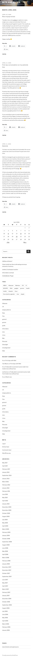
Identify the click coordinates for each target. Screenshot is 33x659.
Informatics (5, 328)
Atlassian (10, 285)
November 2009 (6, 510)
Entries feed (5, 447)
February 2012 (6, 485)
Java (3, 332)
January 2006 (6, 630)
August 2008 (6, 545)
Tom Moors (5, 363)
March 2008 (5, 557)
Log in (4, 443)
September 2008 (7, 541)
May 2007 (5, 583)
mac (18, 294)
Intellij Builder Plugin (8, 276)
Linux (3, 335)
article (15, 20)
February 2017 (6, 469)
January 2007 (6, 595)
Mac (3, 338)
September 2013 (7, 475)
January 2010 (5, 504)
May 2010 (5, 497)
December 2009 (6, 507)
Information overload (8, 272)
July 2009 (5, 519)
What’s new (8, 377)
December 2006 (6, 598)
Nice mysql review (8, 16)
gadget (16, 288)
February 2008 (6, 560)
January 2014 (5, 472)
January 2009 (6, 535)
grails (3, 325)
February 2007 (6, 592)
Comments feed (6, 450)
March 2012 (5, 481)
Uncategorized (6, 347)
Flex (3, 316)
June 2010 (5, 494)
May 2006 (5, 617)
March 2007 (5, 589)
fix (3, 360)
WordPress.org (6, 453)
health (28, 288)
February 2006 (6, 627)
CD (23, 285)
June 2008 (5, 548)
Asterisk (5, 146)
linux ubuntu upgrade (9, 294)
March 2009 (5, 529)
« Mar (8, 242)
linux (16, 291)
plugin (22, 294)
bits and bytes (11, 2)
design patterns (6, 310)
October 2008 (6, 538)
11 (8, 233)
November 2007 (6, 570)
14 (20, 233)
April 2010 (5, 500)
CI (26, 285)
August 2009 (6, 516)
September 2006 (7, 605)
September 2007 (7, 576)
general (4, 319)
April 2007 (5, 586)
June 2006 (5, 614)
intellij (5, 291)
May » (25, 242)
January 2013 (5, 478)
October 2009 (6, 513)
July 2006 (5, 611)
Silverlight (5, 344)
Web (3, 351)
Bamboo (17, 285)
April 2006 (5, 621)
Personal (4, 341)
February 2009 (6, 532)
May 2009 (5, 523)
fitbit (11, 288)
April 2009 (5, 526)
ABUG (4, 285)
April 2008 (5, 554)
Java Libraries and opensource (10, 647)
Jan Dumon (5, 372)
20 (16, 236)
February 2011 (6, 491)
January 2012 (5, 488)
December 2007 (6, 567)
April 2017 (5, 466)
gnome (22, 288)
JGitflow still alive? (7, 261)
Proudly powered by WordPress (10, 655)
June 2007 (5, 579)
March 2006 (5, 624)
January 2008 (6, 564)
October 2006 (6, 602)
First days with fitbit (10, 360)
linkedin (11, 291)
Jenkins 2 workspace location (10, 269)
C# (3, 306)
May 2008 (5, 551)
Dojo (3, 313)
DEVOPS (5, 288)
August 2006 (6, 608)
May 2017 (5, 462)
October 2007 (6, 573)
